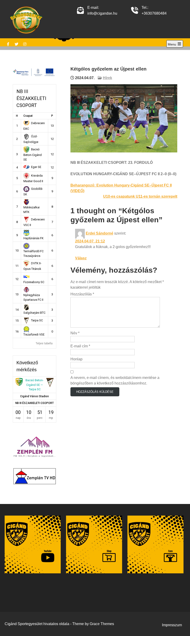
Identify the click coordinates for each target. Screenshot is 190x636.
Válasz (81, 258)
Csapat (28, 115)
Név (74, 333)
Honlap (76, 359)
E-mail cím (80, 346)
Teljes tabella (44, 343)
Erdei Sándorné (99, 233)
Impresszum (172, 625)
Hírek (107, 78)
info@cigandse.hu (102, 13)
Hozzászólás (82, 294)
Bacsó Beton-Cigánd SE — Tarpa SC (34, 384)
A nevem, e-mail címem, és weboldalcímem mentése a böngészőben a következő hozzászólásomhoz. (114, 380)
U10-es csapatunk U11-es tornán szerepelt (140, 196)
